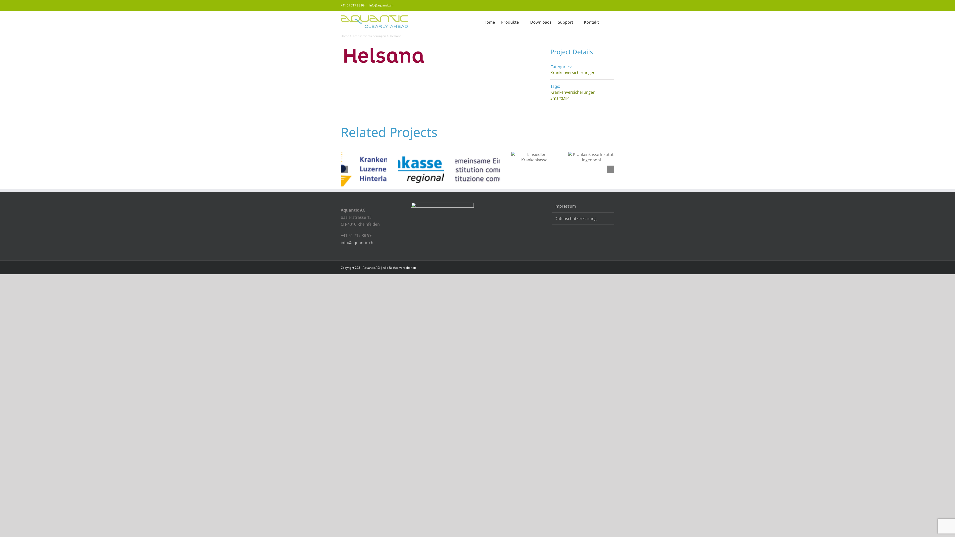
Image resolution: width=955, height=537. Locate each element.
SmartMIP (559, 98)
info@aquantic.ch (381, 5)
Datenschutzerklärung (576, 218)
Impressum (565, 206)
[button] (606, 21)
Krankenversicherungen (572, 72)
